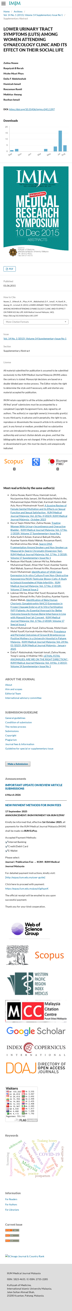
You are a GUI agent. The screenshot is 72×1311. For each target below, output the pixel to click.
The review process (15, 726)
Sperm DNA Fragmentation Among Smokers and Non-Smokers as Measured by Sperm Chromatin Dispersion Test (38, 547)
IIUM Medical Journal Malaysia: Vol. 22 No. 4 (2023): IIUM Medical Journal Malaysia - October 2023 (38, 516)
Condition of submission (18, 722)
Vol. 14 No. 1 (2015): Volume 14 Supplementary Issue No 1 (33, 15)
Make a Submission (18, 764)
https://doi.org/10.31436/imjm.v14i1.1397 (32, 109)
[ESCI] (27, 938)
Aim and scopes (13, 689)
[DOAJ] (36, 1073)
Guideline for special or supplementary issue (29, 748)
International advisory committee (23, 697)
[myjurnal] (36, 1021)
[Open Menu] (3, 3)
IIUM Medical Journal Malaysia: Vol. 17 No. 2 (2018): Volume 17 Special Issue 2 (35, 586)
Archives (18, 11)
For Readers (11, 1199)
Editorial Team (13, 693)
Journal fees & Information (19, 744)
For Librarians (12, 1209)
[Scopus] (35, 966)
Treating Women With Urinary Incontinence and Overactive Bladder (38, 526)
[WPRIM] (28, 995)
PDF (10, 269)
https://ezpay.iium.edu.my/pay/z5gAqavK (27, 888)
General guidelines (15, 717)
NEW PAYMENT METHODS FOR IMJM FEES (33, 805)
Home (6, 11)
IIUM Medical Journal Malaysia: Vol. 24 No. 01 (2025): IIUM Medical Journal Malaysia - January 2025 (39, 645)
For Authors (11, 1204)
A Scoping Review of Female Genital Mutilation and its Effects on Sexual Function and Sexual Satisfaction (38, 509)
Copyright (10, 735)
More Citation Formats (17, 321)
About (8, 684)
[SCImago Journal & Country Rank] (24, 1256)
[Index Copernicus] (36, 1056)
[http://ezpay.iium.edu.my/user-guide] (25, 877)
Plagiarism (11, 739)
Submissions (12, 731)
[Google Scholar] (36, 1036)
